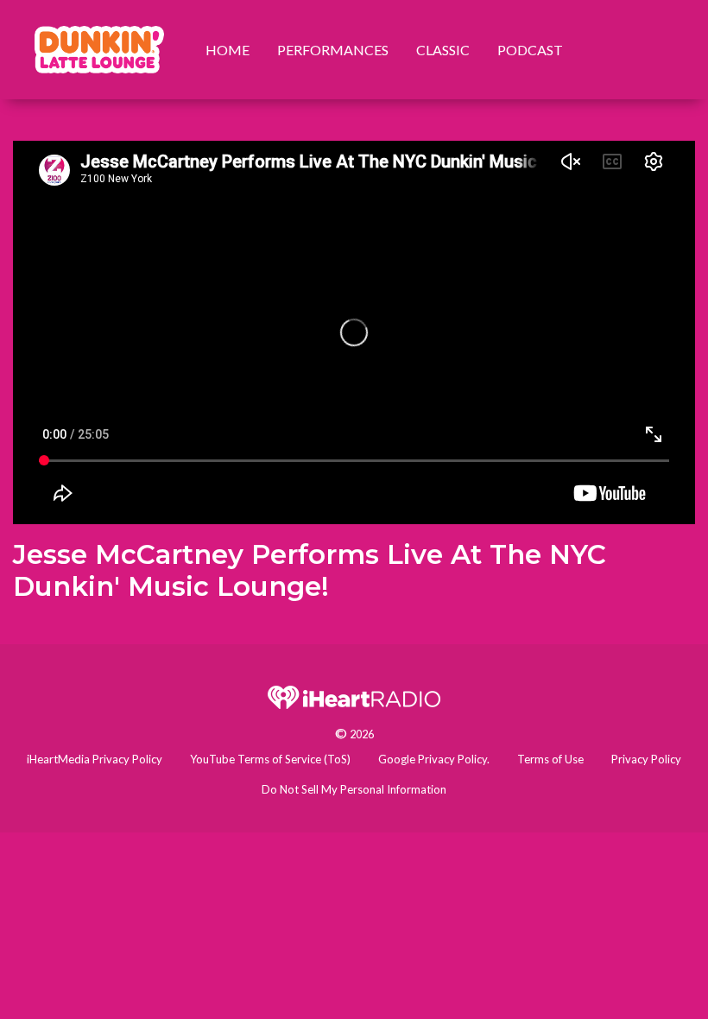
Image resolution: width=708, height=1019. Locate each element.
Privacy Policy (646, 759)
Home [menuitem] (227, 49)
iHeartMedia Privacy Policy (94, 759)
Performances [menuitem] (333, 49)
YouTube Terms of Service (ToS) (270, 759)
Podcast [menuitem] (530, 49)
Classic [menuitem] (443, 49)
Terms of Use (550, 759)
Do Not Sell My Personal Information (354, 789)
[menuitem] (99, 49)
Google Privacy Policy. (434, 759)
